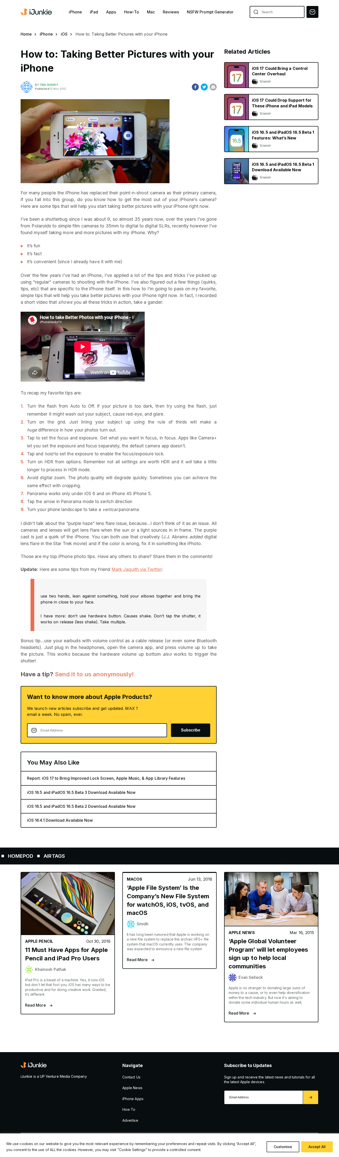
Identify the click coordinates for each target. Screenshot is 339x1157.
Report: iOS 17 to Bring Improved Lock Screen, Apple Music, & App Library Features (106, 778)
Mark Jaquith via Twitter (136, 569)
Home (26, 34)
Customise (283, 1147)
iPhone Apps (132, 1099)
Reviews (171, 12)
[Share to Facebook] (195, 87)
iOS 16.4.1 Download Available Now (60, 820)
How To (128, 1109)
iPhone (75, 12)
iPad (94, 12)
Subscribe (190, 730)
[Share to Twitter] (204, 87)
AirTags (25, 856)
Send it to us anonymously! (94, 674)
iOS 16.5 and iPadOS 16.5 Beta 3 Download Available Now (81, 792)
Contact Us (131, 1077)
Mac (151, 12)
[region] (169, 1145)
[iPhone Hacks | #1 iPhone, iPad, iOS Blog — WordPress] (37, 11)
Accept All (317, 1147)
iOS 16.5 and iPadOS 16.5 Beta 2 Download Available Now (81, 806)
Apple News (132, 1088)
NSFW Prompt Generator (210, 12)
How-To (131, 12)
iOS (64, 34)
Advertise (130, 1120)
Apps (111, 12)
